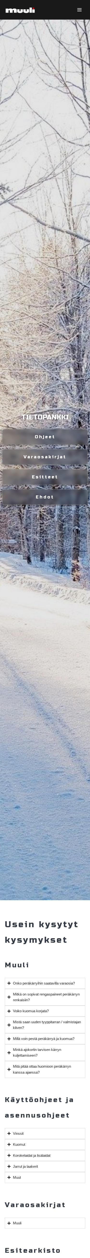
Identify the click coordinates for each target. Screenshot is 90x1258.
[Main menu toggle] (79, 9)
